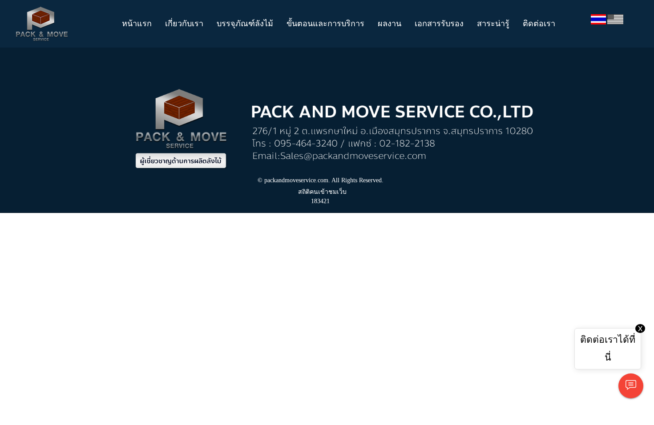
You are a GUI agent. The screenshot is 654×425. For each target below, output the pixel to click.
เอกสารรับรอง (439, 23)
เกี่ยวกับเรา (184, 23)
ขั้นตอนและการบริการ (325, 23)
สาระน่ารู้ (493, 23)
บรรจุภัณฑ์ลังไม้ (245, 23)
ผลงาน (389, 23)
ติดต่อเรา (539, 23)
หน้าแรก (137, 23)
